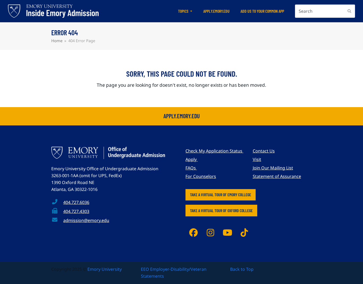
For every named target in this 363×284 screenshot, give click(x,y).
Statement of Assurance (277, 176)
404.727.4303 (76, 211)
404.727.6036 (76, 202)
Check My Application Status (214, 151)
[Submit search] (349, 11)
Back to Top (242, 269)
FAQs (191, 168)
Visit (257, 159)
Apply (191, 159)
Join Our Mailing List (273, 168)
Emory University (104, 269)
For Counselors (200, 176)
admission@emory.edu (86, 220)
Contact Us (264, 151)
